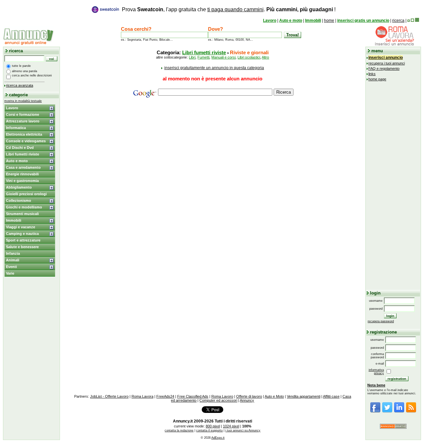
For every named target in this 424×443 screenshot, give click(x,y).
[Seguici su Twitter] (387, 411)
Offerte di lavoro (249, 396)
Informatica (16, 128)
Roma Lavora (142, 396)
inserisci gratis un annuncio (363, 20)
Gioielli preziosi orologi (26, 194)
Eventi (11, 267)
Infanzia (13, 253)
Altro (265, 57)
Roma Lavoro (222, 396)
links (372, 74)
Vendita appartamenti (303, 396)
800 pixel (213, 426)
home (329, 20)
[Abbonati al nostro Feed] (411, 411)
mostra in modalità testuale (23, 101)
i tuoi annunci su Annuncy (242, 430)
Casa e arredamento (23, 167)
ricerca (398, 20)
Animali (12, 260)
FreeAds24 (165, 396)
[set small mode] (408, 20)
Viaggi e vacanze (20, 227)
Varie (10, 273)
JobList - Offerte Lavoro (109, 396)
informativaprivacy (376, 371)
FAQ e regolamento (383, 68)
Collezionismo (18, 200)
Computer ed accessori (218, 400)
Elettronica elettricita (24, 134)
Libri (192, 57)
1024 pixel (231, 426)
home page (377, 79)
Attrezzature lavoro (22, 121)
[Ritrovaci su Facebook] (375, 411)
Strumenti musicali (22, 214)
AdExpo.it (218, 437)
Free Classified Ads (192, 396)
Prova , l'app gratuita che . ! (229, 9)
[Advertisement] (212, 150)
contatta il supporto (209, 430)
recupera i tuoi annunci (386, 63)
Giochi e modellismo (24, 207)
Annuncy (247, 400)
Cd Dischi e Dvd (20, 148)
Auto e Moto (274, 396)
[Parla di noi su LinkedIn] (399, 411)
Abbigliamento (19, 187)
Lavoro (269, 20)
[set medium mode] (412, 20)
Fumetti (203, 57)
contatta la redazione (179, 430)
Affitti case (331, 396)
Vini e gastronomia (22, 181)
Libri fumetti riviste (22, 154)
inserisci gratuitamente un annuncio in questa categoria (214, 68)
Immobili (313, 20)
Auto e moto (290, 20)
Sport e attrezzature (23, 240)
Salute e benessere (22, 247)
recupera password (381, 321)
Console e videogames (26, 141)
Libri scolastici (249, 57)
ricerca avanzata (19, 85)
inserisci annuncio (385, 57)
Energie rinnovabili (22, 174)
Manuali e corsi (223, 57)
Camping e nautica (22, 234)
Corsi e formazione (22, 114)
